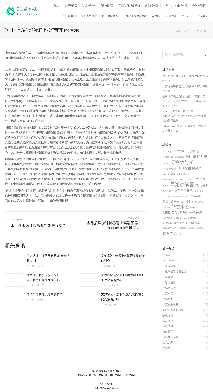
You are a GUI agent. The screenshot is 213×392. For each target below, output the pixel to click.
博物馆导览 (182, 162)
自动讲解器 (167, 218)
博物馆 (165, 163)
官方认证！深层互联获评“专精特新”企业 (48, 258)
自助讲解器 (193, 223)
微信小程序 (168, 191)
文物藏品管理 (177, 196)
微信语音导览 (184, 191)
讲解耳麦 (200, 228)
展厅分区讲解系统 (98, 375)
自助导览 (191, 217)
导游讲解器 (182, 184)
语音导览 (170, 233)
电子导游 (196, 212)
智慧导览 (199, 201)
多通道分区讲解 (183, 174)
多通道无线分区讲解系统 (173, 179)
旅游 (186, 196)
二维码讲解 (168, 157)
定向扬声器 (189, 179)
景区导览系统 (171, 201)
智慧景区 (194, 207)
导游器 (165, 185)
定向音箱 (200, 179)
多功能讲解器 (169, 174)
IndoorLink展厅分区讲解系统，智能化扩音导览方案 (184, 128)
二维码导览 (192, 151)
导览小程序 (202, 185)
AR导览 (178, 151)
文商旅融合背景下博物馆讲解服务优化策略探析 (122, 277)
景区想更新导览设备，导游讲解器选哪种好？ (185, 78)
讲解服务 (191, 228)
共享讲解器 (179, 157)
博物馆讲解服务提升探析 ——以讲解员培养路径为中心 (48, 277)
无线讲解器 (130, 375)
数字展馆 (166, 196)
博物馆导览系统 (169, 169)
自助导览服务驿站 (173, 223)
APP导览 (167, 151)
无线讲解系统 (196, 196)
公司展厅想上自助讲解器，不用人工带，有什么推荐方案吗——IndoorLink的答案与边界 (184, 101)
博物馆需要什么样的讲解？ (45, 294)
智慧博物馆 (187, 201)
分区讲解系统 (196, 156)
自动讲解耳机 (180, 217)
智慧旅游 (180, 206)
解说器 (176, 228)
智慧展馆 (166, 207)
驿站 (180, 234)
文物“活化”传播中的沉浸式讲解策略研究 (123, 258)
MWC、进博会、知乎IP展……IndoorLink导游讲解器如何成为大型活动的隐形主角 (184, 115)
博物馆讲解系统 (189, 168)
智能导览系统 (175, 212)
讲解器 (183, 228)
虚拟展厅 (167, 228)
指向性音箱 (198, 191)
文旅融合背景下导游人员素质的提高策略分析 (122, 296)
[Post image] (14, 260)
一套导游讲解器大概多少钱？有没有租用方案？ (185, 89)
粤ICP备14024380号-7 (106, 388)
